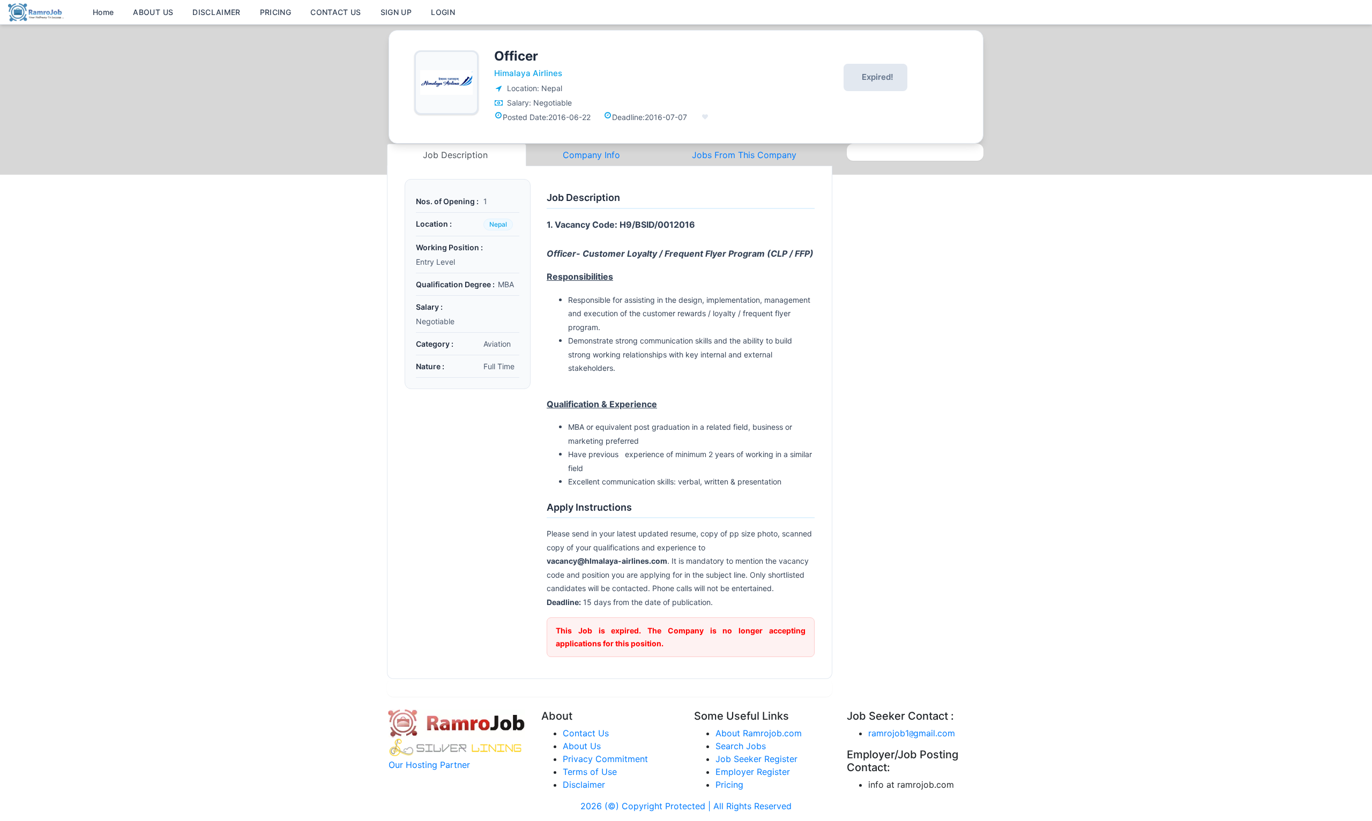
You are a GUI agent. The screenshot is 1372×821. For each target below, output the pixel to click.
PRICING (275, 12)
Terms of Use (590, 771)
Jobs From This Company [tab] (744, 155)
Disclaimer (584, 784)
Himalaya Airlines (528, 73)
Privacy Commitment (605, 758)
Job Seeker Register (756, 758)
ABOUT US (153, 12)
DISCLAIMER (216, 12)
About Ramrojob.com (758, 733)
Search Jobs (740, 746)
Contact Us (586, 733)
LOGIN (443, 12)
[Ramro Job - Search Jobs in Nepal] (37, 11)
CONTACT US (335, 12)
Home (103, 12)
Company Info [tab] (591, 155)
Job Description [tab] (456, 155)
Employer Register (752, 771)
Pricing (729, 784)
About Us (582, 746)
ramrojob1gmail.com (911, 733)
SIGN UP (396, 12)
